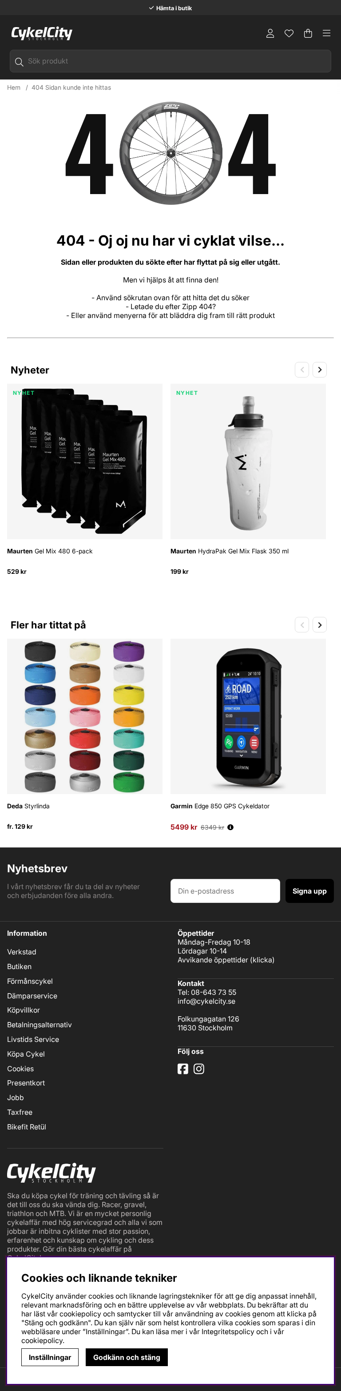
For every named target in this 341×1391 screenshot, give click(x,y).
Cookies (20, 1068)
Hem (13, 87)
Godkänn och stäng (126, 1357)
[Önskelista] (289, 33)
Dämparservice (32, 995)
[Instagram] (200, 1072)
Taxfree (19, 1112)
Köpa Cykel (26, 1053)
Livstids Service (33, 1039)
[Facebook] (184, 1072)
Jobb (15, 1097)
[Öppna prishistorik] (230, 827)
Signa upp (310, 890)
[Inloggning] (270, 33)
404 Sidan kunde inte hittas (71, 87)
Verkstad (21, 951)
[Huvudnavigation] (326, 33)
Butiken (19, 966)
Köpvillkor (23, 1009)
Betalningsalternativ (39, 1024)
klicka (262, 959)
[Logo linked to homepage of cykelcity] (39, 33)
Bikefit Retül (26, 1126)
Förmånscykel (30, 981)
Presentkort (26, 1082)
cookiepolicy (42, 1340)
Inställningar (50, 1357)
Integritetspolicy (228, 1331)
